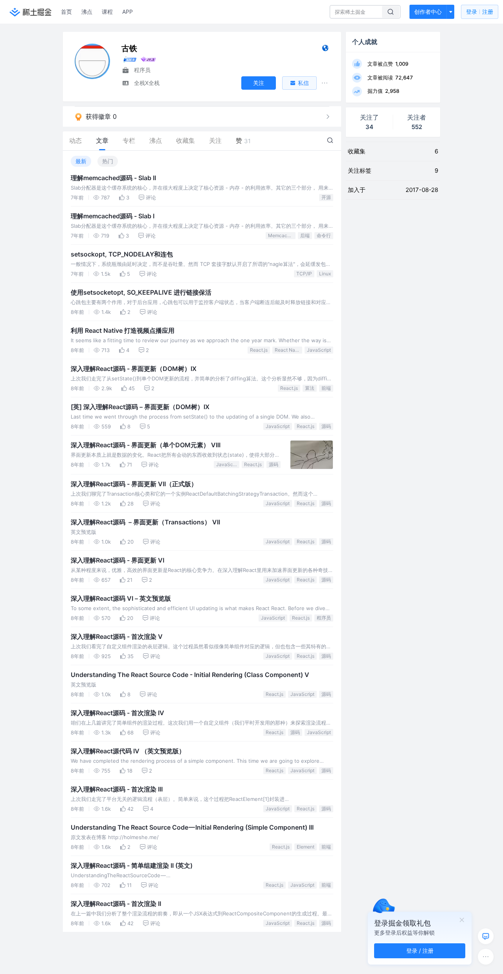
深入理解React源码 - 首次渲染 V (117, 636)
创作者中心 (428, 11)
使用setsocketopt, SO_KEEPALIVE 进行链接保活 (141, 292)
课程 (107, 11)
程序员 (324, 618)
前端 (326, 388)
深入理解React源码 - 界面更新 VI (117, 560)
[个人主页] (325, 50)
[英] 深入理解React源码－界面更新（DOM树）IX (140, 407)
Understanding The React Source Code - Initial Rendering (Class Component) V (190, 675)
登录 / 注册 (419, 950)
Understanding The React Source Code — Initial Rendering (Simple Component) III (192, 827)
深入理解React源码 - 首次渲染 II (116, 904)
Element (305, 847)
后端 (305, 235)
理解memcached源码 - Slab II (113, 178)
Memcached (282, 235)
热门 (107, 161)
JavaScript (319, 350)
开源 (326, 197)
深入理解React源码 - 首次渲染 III (117, 789)
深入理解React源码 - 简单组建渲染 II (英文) (132, 865)
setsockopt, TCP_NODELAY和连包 (122, 254)
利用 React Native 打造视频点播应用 (122, 330)
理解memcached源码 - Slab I (112, 216)
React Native (288, 350)
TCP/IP (304, 274)
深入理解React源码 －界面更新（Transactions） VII (145, 522)
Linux (325, 274)
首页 (66, 11)
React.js (259, 350)
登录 (479, 11)
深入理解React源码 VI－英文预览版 (121, 598)
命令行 (324, 235)
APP (127, 11)
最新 (80, 161)
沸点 (86, 11)
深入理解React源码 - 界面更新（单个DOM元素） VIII (145, 445)
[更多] (486, 957)
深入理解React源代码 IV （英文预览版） (128, 751)
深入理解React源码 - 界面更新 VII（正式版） (134, 484)
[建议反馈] (486, 936)
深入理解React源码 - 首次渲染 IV (117, 713)
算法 (309, 388)
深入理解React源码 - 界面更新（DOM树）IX (133, 369)
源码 (326, 426)
